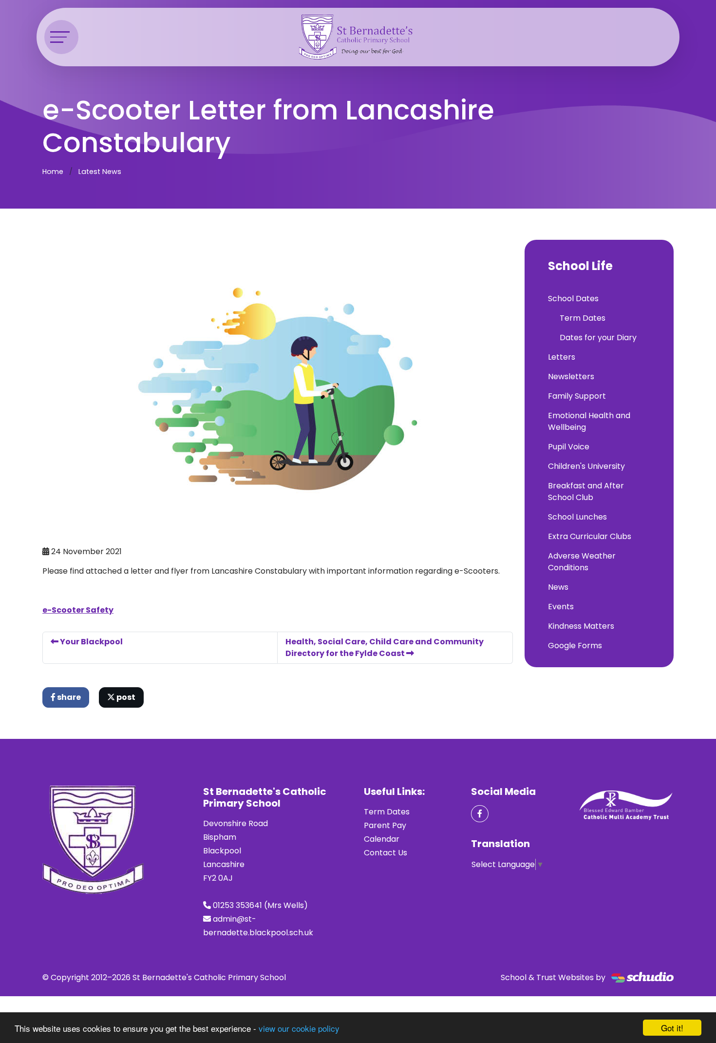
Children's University (586, 466)
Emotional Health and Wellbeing (589, 421)
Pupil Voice (568, 446)
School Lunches (577, 516)
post (125, 697)
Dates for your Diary (598, 337)
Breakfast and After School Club (586, 491)
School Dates (573, 298)
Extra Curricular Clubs (589, 536)
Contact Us (385, 852)
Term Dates (582, 318)
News (558, 587)
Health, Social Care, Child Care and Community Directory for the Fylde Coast (384, 647)
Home (52, 171)
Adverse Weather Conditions (582, 561)
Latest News (99, 171)
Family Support (577, 396)
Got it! (672, 1028)
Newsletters (571, 376)
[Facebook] (480, 813)
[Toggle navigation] (61, 37)
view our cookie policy (299, 1028)
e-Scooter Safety (77, 610)
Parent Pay (385, 825)
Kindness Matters (581, 626)
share (68, 697)
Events (561, 606)
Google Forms (575, 645)
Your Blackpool (90, 641)
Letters (561, 357)
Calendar (381, 839)
